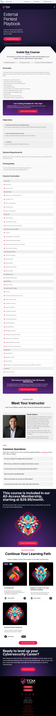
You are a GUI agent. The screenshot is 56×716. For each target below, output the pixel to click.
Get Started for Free (28, 669)
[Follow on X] (25, 694)
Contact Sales (26, 1)
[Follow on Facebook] (22, 694)
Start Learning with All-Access (28, 389)
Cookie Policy (28, 705)
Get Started (28, 687)
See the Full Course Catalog (28, 642)
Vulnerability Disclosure (28, 711)
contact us (44, 452)
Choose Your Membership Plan (28, 543)
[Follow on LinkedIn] (29, 694)
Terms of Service (28, 710)
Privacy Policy (28, 706)
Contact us (23, 43)
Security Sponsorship (28, 708)
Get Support (28, 690)
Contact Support (36, 1)
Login (50, 1)
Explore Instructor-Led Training (28, 111)
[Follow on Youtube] (33, 694)
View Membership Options (12, 38)
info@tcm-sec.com (28, 701)
